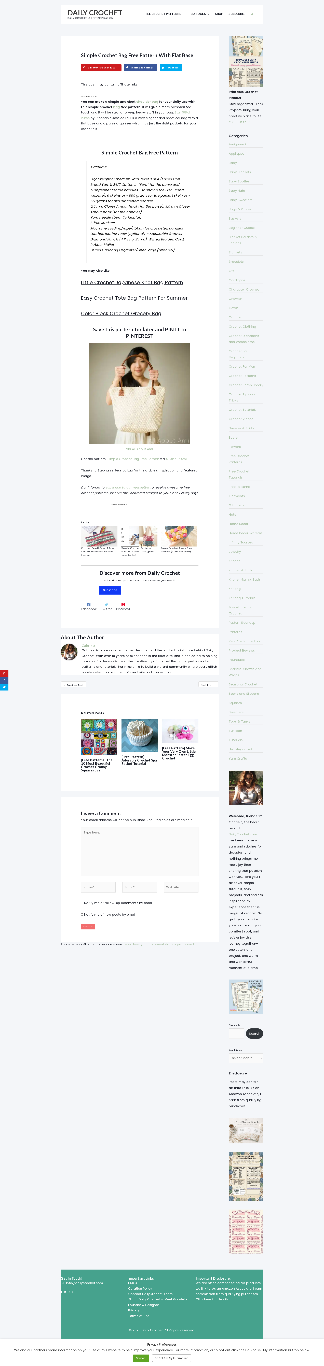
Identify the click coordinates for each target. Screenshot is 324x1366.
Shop (219, 14)
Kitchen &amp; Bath (244, 579)
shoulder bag (147, 101)
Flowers (235, 447)
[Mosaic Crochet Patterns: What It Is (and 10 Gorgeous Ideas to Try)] (139, 536)
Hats (232, 514)
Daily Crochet (95, 12)
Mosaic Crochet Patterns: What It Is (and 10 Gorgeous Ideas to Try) (138, 551)
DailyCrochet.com (243, 834)
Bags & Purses (240, 209)
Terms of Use (138, 1316)
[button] (252, 14)
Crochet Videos (241, 419)
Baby (233, 163)
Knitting (235, 589)
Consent (141, 1358)
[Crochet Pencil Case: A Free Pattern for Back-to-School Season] (99, 536)
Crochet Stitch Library (246, 385)
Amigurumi (237, 144)
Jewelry (235, 552)
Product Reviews (242, 650)
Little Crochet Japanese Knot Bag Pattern (132, 282)
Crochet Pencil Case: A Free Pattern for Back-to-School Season (97, 551)
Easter (234, 437)
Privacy (134, 1310)
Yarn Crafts (238, 758)
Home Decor (238, 524)
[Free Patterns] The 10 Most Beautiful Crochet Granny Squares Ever (97, 765)
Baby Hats (237, 191)
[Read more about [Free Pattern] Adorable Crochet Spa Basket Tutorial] (140, 735)
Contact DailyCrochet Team (150, 1294)
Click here (203, 1299)
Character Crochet (244, 289)
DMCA (133, 1283)
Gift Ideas (236, 505)
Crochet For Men (242, 366)
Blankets (235, 252)
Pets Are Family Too (244, 641)
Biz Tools (198, 14)
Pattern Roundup (242, 623)
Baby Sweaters (241, 200)
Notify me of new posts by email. (110, 914)
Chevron (235, 299)
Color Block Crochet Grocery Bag (121, 313)
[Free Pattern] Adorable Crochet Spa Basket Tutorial (139, 760)
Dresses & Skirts (241, 428)
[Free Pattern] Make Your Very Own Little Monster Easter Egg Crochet (179, 753)
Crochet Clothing (242, 326)
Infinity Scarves (241, 542)
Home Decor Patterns (246, 533)
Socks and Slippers (244, 694)
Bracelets (236, 262)
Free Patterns (239, 487)
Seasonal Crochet (243, 684)
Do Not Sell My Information (171, 1358)
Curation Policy (140, 1288)
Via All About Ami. (140, 449)
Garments (237, 496)
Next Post (208, 685)
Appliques (237, 153)
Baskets (235, 218)
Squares (235, 703)
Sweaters (236, 712)
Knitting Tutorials (242, 598)
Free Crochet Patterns (162, 14)
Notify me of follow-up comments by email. (118, 903)
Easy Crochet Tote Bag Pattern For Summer (134, 298)
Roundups (237, 660)
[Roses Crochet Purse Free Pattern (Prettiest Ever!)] (179, 536)
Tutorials (236, 740)
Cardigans (237, 280)
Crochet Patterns (242, 376)
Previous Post (74, 685)
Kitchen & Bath (240, 570)
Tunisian (235, 731)
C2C (232, 271)
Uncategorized (240, 749)
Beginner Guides (242, 228)
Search (234, 1025)
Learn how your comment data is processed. (159, 944)
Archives (235, 1050)
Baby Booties (239, 181)
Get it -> (240, 122)
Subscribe (236, 14)
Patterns (235, 632)
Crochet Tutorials (243, 410)
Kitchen (234, 561)
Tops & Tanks (239, 721)
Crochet (235, 317)
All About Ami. (176, 459)
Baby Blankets (240, 172)
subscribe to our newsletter (127, 487)
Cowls (234, 308)
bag (116, 107)
